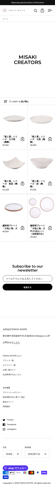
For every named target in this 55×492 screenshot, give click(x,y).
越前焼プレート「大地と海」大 (14, 217)
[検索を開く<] (35, 10)
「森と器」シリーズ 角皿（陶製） (14, 171)
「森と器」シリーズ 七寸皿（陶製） (14, 127)
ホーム (5, 19)
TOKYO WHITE (26, 483)
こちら (16, 342)
